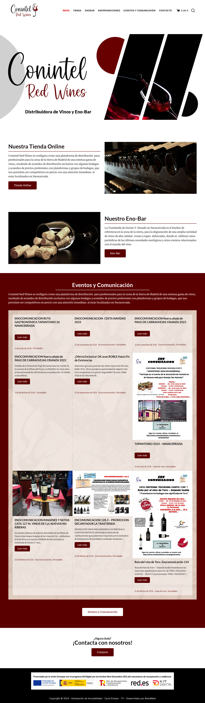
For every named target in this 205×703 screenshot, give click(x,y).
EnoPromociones (109, 10)
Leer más (22, 337)
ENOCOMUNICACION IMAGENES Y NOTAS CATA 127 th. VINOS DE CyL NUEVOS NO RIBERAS (42, 523)
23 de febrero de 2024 (24, 560)
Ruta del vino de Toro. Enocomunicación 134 (162, 562)
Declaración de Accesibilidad (86, 698)
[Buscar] (193, 10)
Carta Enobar (111, 698)
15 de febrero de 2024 (144, 591)
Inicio (66, 10)
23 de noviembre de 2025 (86, 345)
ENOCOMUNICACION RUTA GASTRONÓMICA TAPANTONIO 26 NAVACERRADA (37, 322)
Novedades (38, 348)
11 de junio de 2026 (23, 348)
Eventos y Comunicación (139, 10)
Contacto (165, 10)
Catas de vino (159, 466)
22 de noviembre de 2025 (146, 345)
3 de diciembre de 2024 (25, 393)
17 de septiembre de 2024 (86, 393)
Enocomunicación (106, 344)
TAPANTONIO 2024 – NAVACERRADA (159, 443)
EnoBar (90, 10)
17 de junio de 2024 (143, 467)
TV (122, 698)
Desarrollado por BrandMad (141, 698)
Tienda (77, 10)
